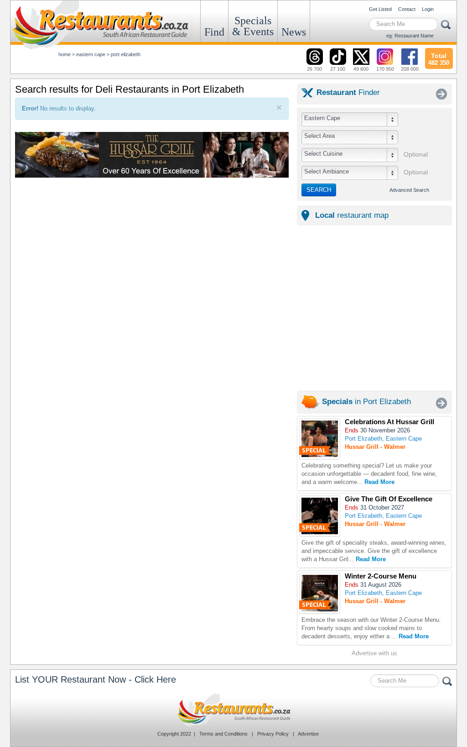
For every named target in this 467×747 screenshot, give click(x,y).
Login (428, 9)
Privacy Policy (273, 733)
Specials (253, 26)
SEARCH (318, 189)
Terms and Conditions (223, 733)
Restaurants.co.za (233, 710)
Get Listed (380, 9)
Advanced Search (409, 190)
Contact (406, 9)
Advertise (308, 733)
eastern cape (90, 54)
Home (64, 54)
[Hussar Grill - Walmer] (319, 438)
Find (214, 32)
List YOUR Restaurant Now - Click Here (95, 679)
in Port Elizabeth (366, 401)
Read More (379, 482)
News (293, 32)
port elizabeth (125, 54)
